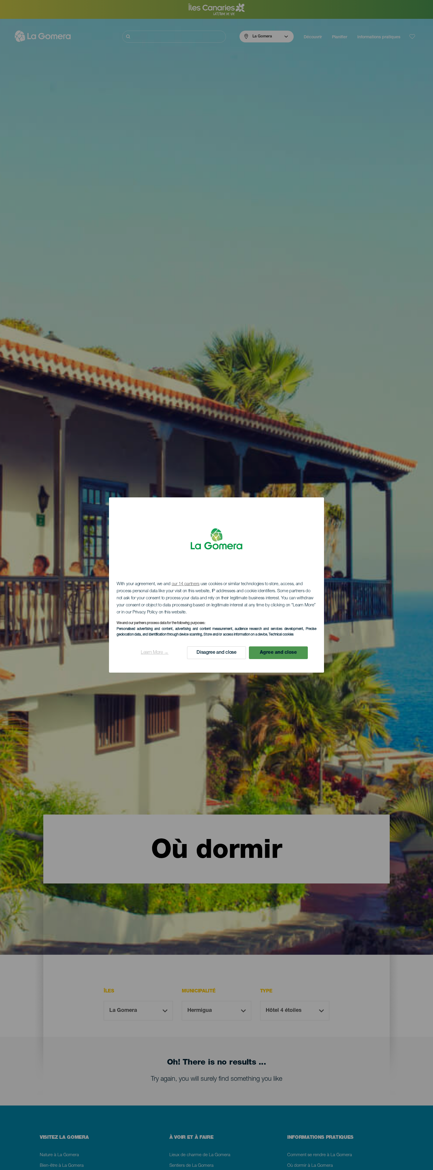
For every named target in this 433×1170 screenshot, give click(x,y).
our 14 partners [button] (186, 584)
